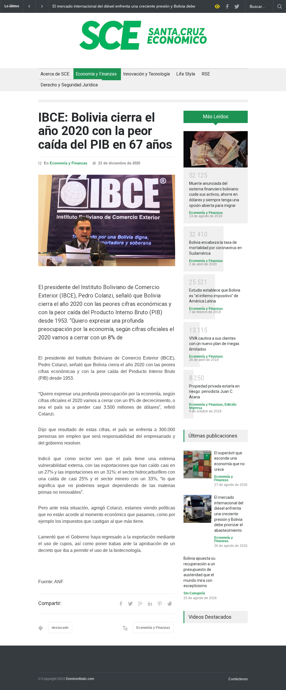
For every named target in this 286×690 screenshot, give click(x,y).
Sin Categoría (194, 593)
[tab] (215, 119)
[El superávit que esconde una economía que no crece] (197, 464)
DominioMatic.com (80, 679)
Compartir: (49, 603)
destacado (60, 628)
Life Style (185, 74)
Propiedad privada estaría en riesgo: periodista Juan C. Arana (214, 391)
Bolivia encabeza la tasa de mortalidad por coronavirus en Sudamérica (215, 248)
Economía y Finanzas (96, 74)
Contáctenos (238, 679)
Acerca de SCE (54, 74)
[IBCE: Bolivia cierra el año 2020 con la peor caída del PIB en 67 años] (106, 220)
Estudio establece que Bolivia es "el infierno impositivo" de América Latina (214, 295)
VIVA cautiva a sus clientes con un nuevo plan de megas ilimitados (214, 343)
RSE (206, 74)
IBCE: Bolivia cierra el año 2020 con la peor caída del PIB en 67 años (105, 131)
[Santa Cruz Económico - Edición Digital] (143, 46)
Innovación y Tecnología (146, 74)
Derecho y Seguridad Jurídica (69, 85)
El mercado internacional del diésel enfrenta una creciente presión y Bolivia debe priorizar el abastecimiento (124, 6)
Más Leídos (215, 116)
